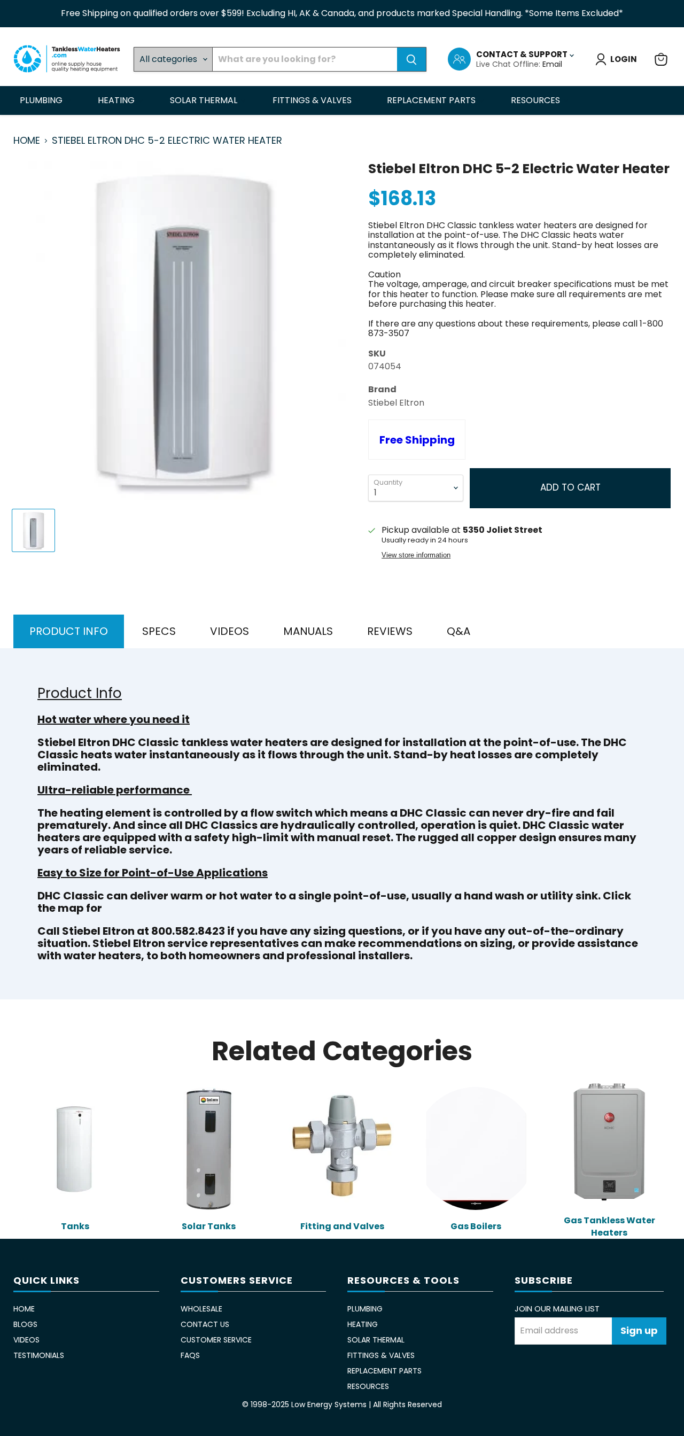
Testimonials (38, 1355)
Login (623, 59)
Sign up (639, 1330)
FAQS (190, 1355)
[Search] (411, 59)
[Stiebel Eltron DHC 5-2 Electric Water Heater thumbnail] (33, 530)
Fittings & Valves (313, 100)
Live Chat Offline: (509, 64)
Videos (26, 1339)
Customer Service (216, 1339)
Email (552, 64)
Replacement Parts (432, 100)
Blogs (25, 1324)
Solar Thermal (204, 100)
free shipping (417, 439)
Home (26, 140)
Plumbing (42, 100)
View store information (416, 555)
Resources (536, 100)
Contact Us (205, 1324)
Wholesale (201, 1308)
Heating (117, 100)
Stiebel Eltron (396, 403)
